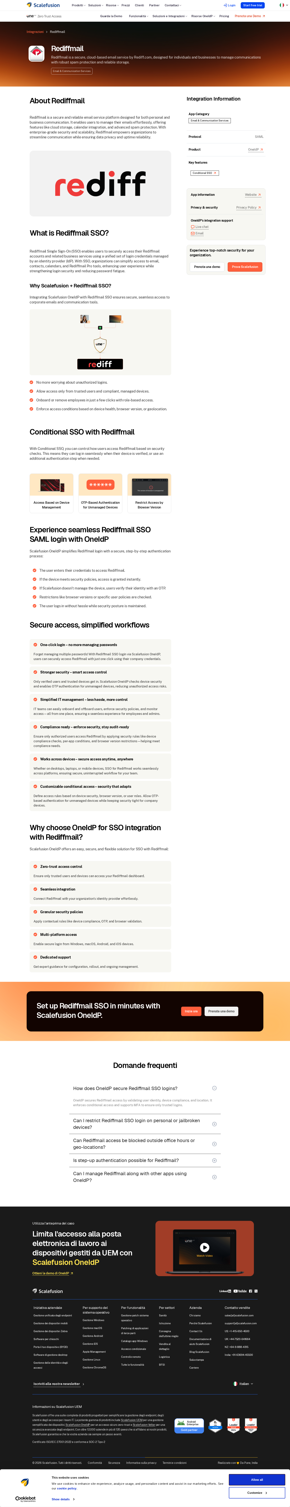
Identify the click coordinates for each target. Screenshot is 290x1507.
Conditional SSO (202, 173)
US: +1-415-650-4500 (237, 1331)
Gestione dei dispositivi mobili (51, 1323)
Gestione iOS (90, 1343)
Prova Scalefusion (245, 267)
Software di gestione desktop (50, 1354)
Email (200, 233)
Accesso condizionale (133, 1349)
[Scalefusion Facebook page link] (250, 1290)
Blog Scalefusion (199, 1351)
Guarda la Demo (111, 16)
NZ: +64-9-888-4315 (236, 1347)
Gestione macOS (92, 1328)
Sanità (163, 1315)
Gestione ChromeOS (94, 1367)
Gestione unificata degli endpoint (53, 1315)
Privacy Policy (246, 207)
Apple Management (94, 1351)
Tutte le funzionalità (132, 1364)
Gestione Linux (91, 1359)
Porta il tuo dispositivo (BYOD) (51, 1347)
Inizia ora (191, 1011)
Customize (254, 1492)
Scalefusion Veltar (144, 1424)
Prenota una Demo (248, 16)
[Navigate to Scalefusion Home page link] (47, 1291)
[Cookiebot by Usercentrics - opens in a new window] (25, 1499)
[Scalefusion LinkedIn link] (225, 1290)
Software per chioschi (46, 1339)
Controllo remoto (130, 1356)
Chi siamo (195, 1315)
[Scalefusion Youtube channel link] (240, 1290)
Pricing (224, 16)
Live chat (202, 227)
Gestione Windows (93, 1320)
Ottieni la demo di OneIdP (50, 1273)
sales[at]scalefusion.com (239, 1315)
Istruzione (164, 1323)
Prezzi (126, 5)
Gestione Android (93, 1335)
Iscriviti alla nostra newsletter (57, 1384)
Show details (61, 1499)
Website (251, 195)
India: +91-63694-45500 (239, 1354)
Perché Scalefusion (200, 1323)
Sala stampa (196, 1359)
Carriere (194, 1367)
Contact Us (195, 1331)
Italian (244, 1384)
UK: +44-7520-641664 (237, 1339)
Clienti (139, 5)
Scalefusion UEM (131, 1420)
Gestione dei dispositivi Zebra (50, 1331)
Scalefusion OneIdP (77, 1424)
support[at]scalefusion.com (241, 1323)
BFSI (162, 1364)
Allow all (257, 1479)
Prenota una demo (207, 267)
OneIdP (253, 149)
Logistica (164, 1356)
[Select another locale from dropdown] (284, 5)
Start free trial (252, 5)
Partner (154, 5)
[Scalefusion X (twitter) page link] (256, 1290)
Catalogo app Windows (134, 1341)
